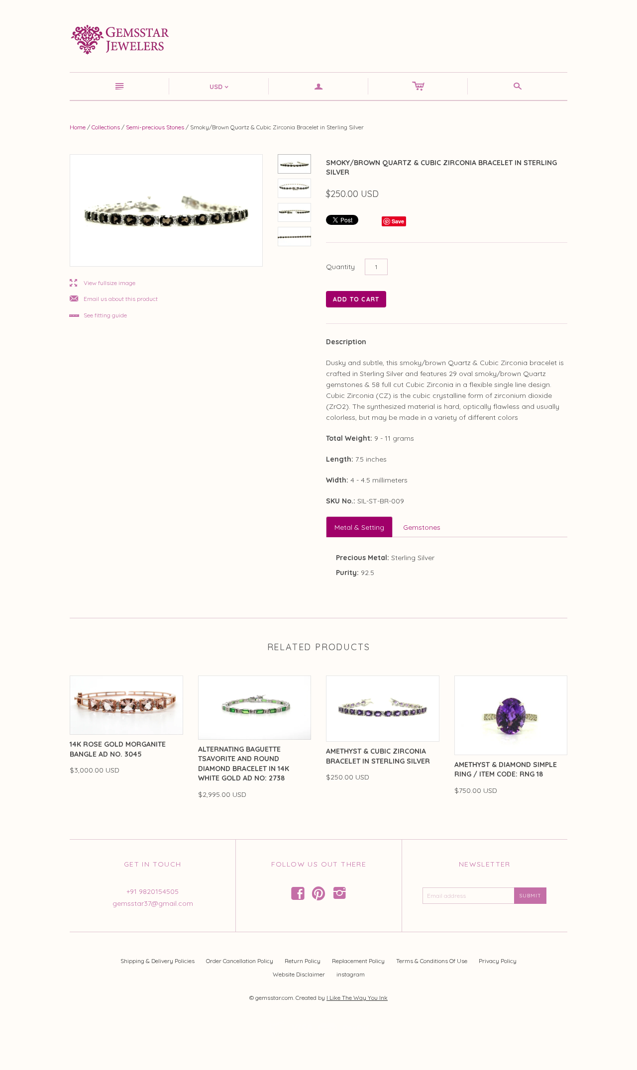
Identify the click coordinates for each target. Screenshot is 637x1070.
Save (398, 221)
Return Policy (302, 961)
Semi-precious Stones (155, 127)
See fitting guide (98, 315)
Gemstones (421, 527)
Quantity (340, 266)
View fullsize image (102, 283)
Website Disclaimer (299, 974)
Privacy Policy (498, 961)
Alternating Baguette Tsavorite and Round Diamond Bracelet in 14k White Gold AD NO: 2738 (243, 764)
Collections (106, 127)
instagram (350, 974)
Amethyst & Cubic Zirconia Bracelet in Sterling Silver (378, 756)
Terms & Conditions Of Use (431, 961)
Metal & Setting (359, 527)
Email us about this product (114, 299)
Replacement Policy (358, 961)
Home (78, 127)
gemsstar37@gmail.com (152, 903)
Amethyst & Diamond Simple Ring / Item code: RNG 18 (505, 769)
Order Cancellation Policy (239, 961)
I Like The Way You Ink (357, 997)
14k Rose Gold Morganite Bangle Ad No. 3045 (118, 749)
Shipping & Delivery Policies (157, 961)
